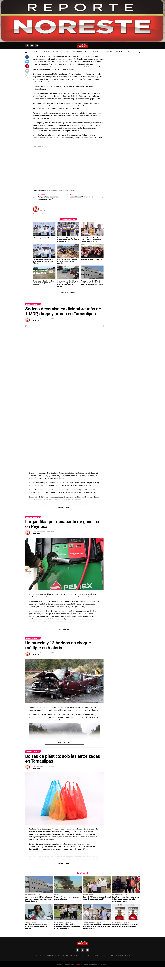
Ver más (127, 52)
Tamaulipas (119, 52)
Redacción (44, 207)
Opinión (95, 52)
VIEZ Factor (80, 964)
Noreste (88, 52)
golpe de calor (63, 190)
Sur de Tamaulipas (107, 52)
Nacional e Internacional (74, 52)
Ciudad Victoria (52, 190)
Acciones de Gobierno (51, 52)
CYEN (62, 52)
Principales (38, 52)
